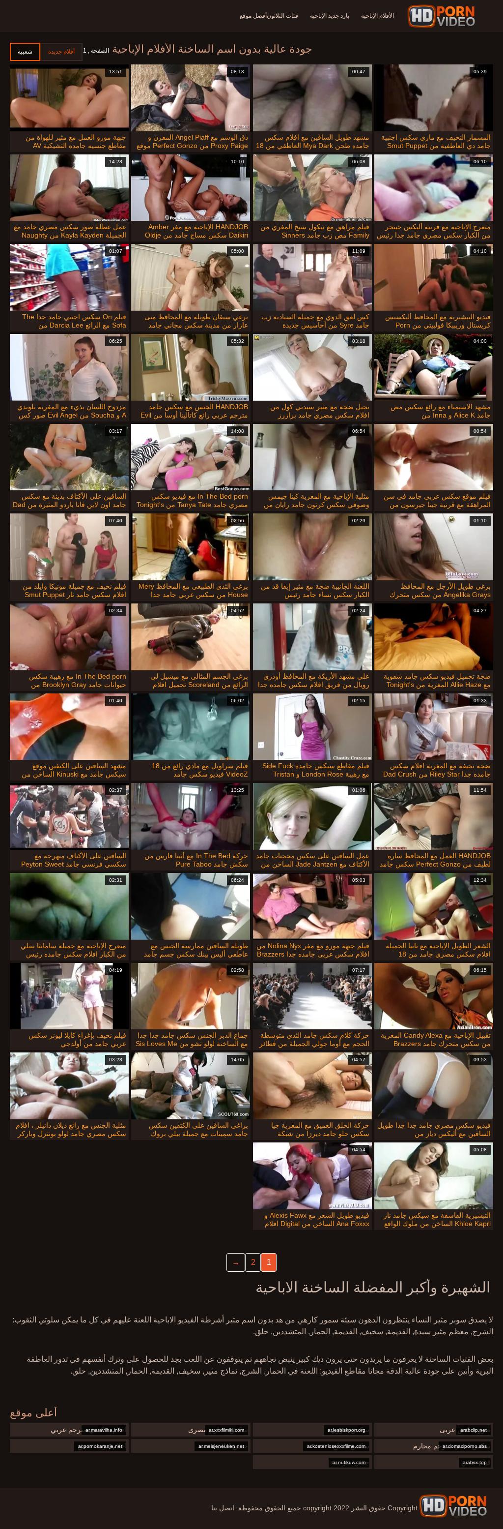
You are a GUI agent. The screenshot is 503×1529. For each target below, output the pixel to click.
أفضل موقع (253, 15)
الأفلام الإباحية (377, 15)
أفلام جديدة (61, 51)
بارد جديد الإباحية (329, 15)
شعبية (25, 51)
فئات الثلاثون (282, 15)
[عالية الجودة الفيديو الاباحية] (453, 1506)
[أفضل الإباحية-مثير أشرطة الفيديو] (443, 16)
